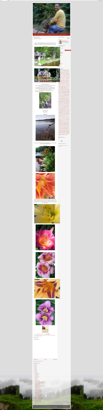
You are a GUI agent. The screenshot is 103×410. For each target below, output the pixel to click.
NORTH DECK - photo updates (39, 397)
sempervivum (63, 115)
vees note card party (63, 126)
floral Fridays (63, 87)
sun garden (66, 119)
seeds (59, 115)
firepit (65, 86)
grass (60, 93)
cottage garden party (64, 80)
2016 (35, 368)
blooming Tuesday (65, 73)
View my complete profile (65, 42)
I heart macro (64, 98)
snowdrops (66, 117)
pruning (60, 112)
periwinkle (68, 110)
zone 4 (62, 134)
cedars (68, 75)
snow (62, 117)
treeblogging (60, 123)
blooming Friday (60, 73)
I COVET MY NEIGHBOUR (38, 395)
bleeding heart (67, 72)
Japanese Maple (64, 99)
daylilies (67, 82)
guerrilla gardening (65, 94)
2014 (35, 370)
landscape (63, 100)
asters (65, 70)
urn (64, 125)
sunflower (64, 120)
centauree (60, 76)
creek (68, 80)
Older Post (55, 359)
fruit (66, 89)
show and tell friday (65, 116)
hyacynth (68, 97)
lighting (67, 101)
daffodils (60, 82)
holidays (62, 96)
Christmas (60, 77)
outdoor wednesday (61, 109)
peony (62, 110)
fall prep (63, 85)
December (36, 373)
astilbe (68, 70)
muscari (61, 107)
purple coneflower (63, 112)
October (36, 375)
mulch (67, 106)
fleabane (60, 87)
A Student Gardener (61, 46)
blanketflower (63, 72)
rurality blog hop (64, 114)
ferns (67, 85)
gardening (65, 92)
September (36, 376)
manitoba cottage (61, 104)
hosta (63, 97)
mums (59, 107)
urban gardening (61, 125)
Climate (65, 77)
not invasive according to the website (45, 87)
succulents (63, 119)
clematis (63, 77)
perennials (65, 110)
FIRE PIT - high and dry (38, 388)
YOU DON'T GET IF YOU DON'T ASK (40, 394)
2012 (35, 372)
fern (65, 85)
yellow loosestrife (62, 133)
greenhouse (68, 93)
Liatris (64, 101)
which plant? (64, 128)
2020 (35, 366)
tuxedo (65, 124)
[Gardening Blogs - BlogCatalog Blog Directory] (64, 146)
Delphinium (60, 83)
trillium (65, 123)
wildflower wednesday (64, 129)
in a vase (68, 98)
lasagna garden (61, 101)
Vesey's (67, 126)
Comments (61, 66)
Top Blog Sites (62, 136)
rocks (66, 112)
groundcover (61, 94)
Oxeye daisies (37, 90)
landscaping (66, 100)
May (35, 403)
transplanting (64, 122)
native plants (68, 107)
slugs (68, 116)
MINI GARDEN (37, 396)
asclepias (63, 70)
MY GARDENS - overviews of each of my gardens (61, 53)
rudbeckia (67, 113)
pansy (66, 109)
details (63, 83)
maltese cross (66, 103)
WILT (64, 130)
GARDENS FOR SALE (38, 389)
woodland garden (65, 131)
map (64, 104)
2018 (35, 367)
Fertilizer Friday (61, 86)
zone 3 (67, 133)
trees (63, 123)
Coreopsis (60, 79)
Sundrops (36, 85)
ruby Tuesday (63, 113)
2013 (35, 371)
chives (68, 76)
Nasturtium (64, 107)
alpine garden (67, 69)
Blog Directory (60, 136)
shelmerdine (60, 116)
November (36, 374)
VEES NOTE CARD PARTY (38, 390)
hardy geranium (66, 95)
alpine (63, 69)
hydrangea (60, 98)
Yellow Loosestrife (37, 87)
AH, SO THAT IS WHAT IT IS (38, 391)
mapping (67, 104)
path (68, 109)
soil (68, 117)
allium (61, 69)
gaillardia (63, 90)
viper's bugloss (64, 127)
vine (68, 126)
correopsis (67, 79)
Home (45, 359)
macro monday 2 (61, 103)
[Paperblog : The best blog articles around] (61, 141)
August (36, 377)
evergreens (60, 85)
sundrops (60, 120)
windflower (67, 130)
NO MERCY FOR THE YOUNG (39, 393)
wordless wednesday (61, 132)
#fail (59, 69)
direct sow (67, 83)
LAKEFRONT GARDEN (38, 392)
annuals (60, 70)
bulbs (67, 74)
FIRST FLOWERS (37, 380)
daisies (63, 82)
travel (68, 122)
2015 (35, 369)
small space (60, 117)
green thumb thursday (64, 93)
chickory (63, 76)
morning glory (61, 106)
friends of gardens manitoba (62, 89)
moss (64, 106)
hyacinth (66, 97)
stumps (59, 119)
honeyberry (61, 97)
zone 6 (65, 134)
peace (59, 110)
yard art (68, 132)
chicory (65, 76)
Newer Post (36, 359)
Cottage (60, 80)
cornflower (64, 79)
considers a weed (40, 91)
